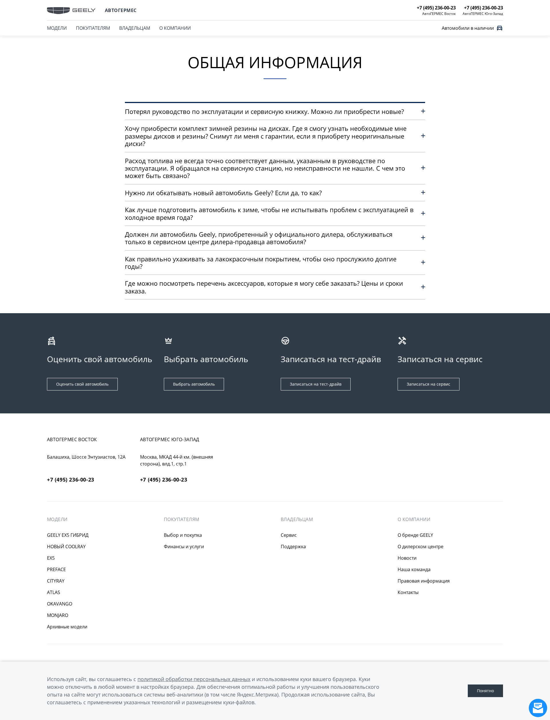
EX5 (51, 558)
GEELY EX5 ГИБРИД (68, 535)
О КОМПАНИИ (175, 28)
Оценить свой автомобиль (82, 384)
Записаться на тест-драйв (315, 384)
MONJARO (57, 615)
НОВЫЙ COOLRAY (66, 546)
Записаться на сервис (428, 384)
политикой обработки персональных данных (194, 679)
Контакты (408, 592)
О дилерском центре (420, 546)
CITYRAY (55, 581)
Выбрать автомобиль (194, 384)
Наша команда (414, 569)
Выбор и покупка (183, 535)
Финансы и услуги (184, 546)
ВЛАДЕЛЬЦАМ (134, 28)
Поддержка (293, 546)
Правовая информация (424, 581)
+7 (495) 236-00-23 (70, 479)
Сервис (289, 535)
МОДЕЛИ (57, 28)
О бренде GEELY (415, 535)
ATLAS (53, 592)
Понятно (485, 690)
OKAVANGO (59, 604)
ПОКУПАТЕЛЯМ (93, 28)
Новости (407, 558)
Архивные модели (67, 627)
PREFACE (56, 569)
